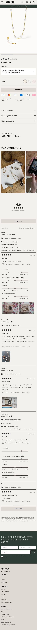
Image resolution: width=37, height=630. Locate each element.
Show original (26, 264)
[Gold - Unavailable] (25, 81)
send (33, 552)
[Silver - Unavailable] (29, 81)
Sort (20, 228)
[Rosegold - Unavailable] (34, 81)
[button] (9, 59)
